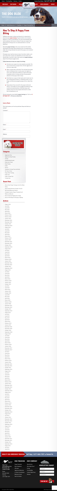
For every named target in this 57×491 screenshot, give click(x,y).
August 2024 (8, 227)
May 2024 (7, 232)
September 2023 (8, 246)
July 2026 (7, 206)
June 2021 (7, 287)
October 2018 (8, 330)
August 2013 (8, 413)
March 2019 (7, 321)
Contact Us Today (14, 144)
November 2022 (8, 264)
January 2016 (8, 362)
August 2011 (8, 445)
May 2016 (7, 355)
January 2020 (8, 303)
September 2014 (8, 390)
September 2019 (8, 310)
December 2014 (8, 385)
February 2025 (8, 216)
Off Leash (17, 468)
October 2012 (8, 422)
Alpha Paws (27, 6)
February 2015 (8, 381)
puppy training (13, 38)
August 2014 (8, 392)
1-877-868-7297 (50, 1)
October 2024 (8, 223)
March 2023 (7, 257)
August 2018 (8, 333)
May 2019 (7, 317)
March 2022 (7, 278)
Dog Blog (19, 25)
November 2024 (8, 222)
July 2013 (7, 415)
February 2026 (8, 215)
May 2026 (7, 209)
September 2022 (8, 268)
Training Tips (7, 178)
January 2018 (8, 346)
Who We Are (5, 4)
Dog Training (13, 4)
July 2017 (7, 351)
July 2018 (7, 335)
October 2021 (8, 284)
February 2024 (8, 238)
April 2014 (7, 399)
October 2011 (8, 442)
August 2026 (8, 204)
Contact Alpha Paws (31, 472)
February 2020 (8, 302)
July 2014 (7, 394)
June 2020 (7, 294)
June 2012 (7, 429)
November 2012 (8, 420)
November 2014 (8, 387)
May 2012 (7, 431)
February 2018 (8, 344)
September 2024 (8, 225)
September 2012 (8, 424)
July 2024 (7, 229)
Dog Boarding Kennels (9, 160)
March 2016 (7, 358)
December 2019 (8, 305)
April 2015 (7, 378)
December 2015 (8, 364)
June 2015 (7, 374)
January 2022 (8, 282)
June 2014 (7, 396)
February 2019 (8, 323)
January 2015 (8, 383)
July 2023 (7, 250)
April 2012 (7, 433)
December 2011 (8, 438)
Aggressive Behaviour (19, 470)
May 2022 (7, 275)
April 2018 (7, 341)
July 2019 (7, 314)
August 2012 (8, 426)
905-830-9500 (5, 473)
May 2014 (7, 397)
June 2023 (7, 252)
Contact (53, 4)
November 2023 (8, 243)
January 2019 (8, 325)
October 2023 (8, 245)
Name (4, 124)
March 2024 (7, 236)
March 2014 (7, 401)
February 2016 (8, 360)
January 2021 (8, 291)
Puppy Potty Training (9, 172)
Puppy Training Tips (28, 25)
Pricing (20, 1)
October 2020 (8, 293)
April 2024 (7, 234)
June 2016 (7, 353)
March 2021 (7, 289)
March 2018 (7, 342)
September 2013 (8, 412)
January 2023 (8, 261)
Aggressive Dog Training (10, 156)
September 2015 (8, 369)
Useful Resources (44, 4)
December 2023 (8, 241)
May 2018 (7, 339)
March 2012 (7, 435)
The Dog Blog (9, 1)
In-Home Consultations (19, 472)
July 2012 (7, 428)
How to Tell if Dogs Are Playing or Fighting (14, 197)
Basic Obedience (18, 466)
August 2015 (8, 371)
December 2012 (8, 419)
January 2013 (8, 417)
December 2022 (8, 262)
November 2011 (8, 440)
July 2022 (7, 271)
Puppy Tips (7, 174)
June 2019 (7, 316)
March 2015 (7, 380)
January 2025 (8, 218)
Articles (6, 158)
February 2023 (8, 259)
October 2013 (8, 410)
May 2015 (7, 376)
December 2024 (8, 220)
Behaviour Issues (18, 474)
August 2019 (8, 312)
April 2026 (7, 211)
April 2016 (7, 357)
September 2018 (8, 332)
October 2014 (8, 388)
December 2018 (8, 326)
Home (3, 1)
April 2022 (7, 277)
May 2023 (7, 254)
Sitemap (15, 1)
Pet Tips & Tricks (8, 171)
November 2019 (8, 307)
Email (4, 129)
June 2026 (7, 207)
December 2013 (8, 406)
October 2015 (8, 367)
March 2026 (7, 213)
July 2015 (7, 373)
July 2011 (7, 447)
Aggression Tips (8, 155)
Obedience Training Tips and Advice (12, 169)
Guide (6, 165)
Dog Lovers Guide (9, 162)
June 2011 (7, 449)
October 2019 (8, 309)
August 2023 (8, 248)
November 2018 (8, 328)
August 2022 (8, 270)
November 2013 (8, 408)
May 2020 (7, 296)
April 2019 (7, 319)
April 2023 (7, 255)
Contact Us (49, 454)
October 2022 (8, 266)
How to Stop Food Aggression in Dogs (13, 195)
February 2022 (8, 280)
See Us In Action (18, 476)
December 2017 (8, 348)
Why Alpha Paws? (31, 466)
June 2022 (7, 273)
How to (6, 167)
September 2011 (8, 443)
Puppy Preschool (18, 464)
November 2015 (8, 365)
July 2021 (7, 286)
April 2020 (7, 298)
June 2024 (7, 231)
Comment (5, 110)
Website (5, 134)
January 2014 (8, 404)
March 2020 (7, 300)
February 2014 (8, 403)
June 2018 (7, 337)
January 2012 (8, 436)
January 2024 (8, 239)
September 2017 (8, 349)
